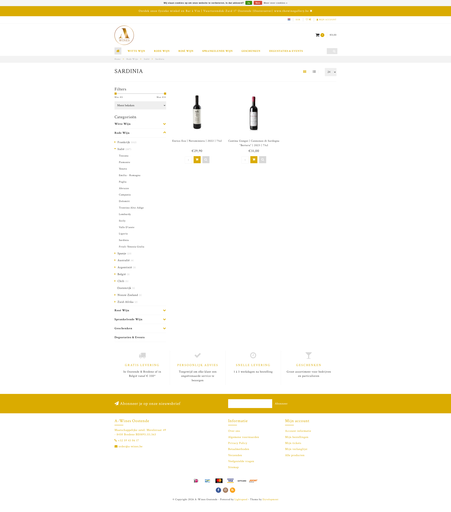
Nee (258, 3)
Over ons (234, 431)
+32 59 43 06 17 (128, 440)
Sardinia (124, 240)
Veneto (123, 168)
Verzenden (235, 455)
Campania (125, 194)
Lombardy (125, 214)
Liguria (123, 233)
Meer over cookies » (276, 3)
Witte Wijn (136, 51)
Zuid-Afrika (128, 302)
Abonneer (281, 404)
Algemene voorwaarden (243, 437)
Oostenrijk (126, 288)
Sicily (122, 220)
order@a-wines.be (131, 446)
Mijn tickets (293, 443)
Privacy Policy (237, 443)
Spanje (124, 253)
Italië (124, 149)
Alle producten (295, 455)
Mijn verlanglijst (296, 449)
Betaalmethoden (238, 449)
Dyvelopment (270, 499)
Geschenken (251, 51)
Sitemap (233, 467)
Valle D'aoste (126, 227)
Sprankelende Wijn (217, 51)
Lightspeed (240, 499)
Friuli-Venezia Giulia (131, 246)
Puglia (122, 181)
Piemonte (124, 162)
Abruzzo (124, 188)
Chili (123, 281)
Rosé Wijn (185, 51)
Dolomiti (124, 201)
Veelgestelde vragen (241, 461)
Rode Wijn (162, 51)
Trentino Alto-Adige (131, 207)
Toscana (123, 155)
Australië (126, 260)
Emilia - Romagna (129, 175)
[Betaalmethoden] (196, 480)
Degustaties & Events (286, 51)
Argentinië (127, 267)
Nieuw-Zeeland (130, 295)
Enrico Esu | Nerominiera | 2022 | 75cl (197, 141)
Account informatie (298, 431)
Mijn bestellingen (296, 437)
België (124, 274)
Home (118, 59)
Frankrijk (127, 142)
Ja (248, 3)
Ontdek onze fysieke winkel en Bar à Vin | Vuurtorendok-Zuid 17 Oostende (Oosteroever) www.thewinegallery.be (224, 11)
